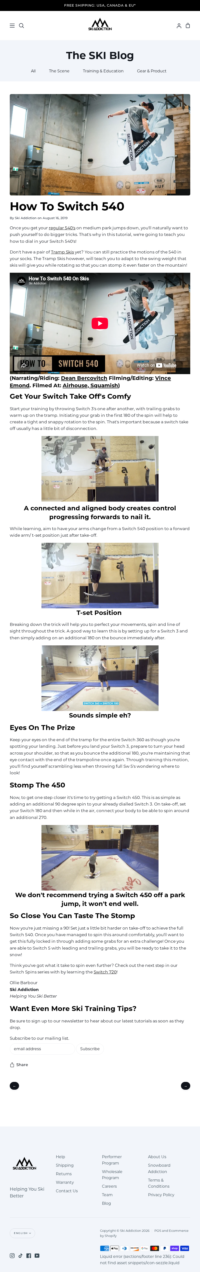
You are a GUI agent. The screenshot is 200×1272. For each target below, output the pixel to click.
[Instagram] (12, 1255)
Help (60, 1157)
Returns (64, 1174)
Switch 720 (105, 972)
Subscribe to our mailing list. (39, 1038)
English (21, 1233)
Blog (106, 1203)
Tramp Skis (62, 252)
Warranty (65, 1182)
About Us (157, 1157)
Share (22, 1064)
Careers (109, 1186)
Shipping (65, 1165)
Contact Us (67, 1191)
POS (157, 1231)
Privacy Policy (161, 1195)
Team (107, 1195)
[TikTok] (20, 1255)
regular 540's (62, 227)
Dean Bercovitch (84, 378)
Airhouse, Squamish (90, 385)
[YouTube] (37, 1255)
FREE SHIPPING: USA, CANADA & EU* (100, 5)
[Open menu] (7, 25)
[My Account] (177, 25)
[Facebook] (28, 1255)
